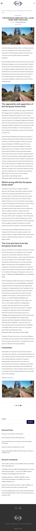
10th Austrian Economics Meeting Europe (13, 437)
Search (4, 419)
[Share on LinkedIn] (18, 405)
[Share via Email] (20, 405)
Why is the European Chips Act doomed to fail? (14, 487)
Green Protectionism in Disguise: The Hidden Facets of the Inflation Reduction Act (16, 479)
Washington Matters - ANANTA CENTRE (13, 477)
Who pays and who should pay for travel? (13, 447)
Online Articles (18, 15)
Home (3, 10)
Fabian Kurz (10, 377)
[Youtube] (20, 508)
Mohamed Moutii (21, 22)
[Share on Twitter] (16, 405)
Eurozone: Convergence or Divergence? (12, 434)
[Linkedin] (16, 508)
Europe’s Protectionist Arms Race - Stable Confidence (16, 485)
